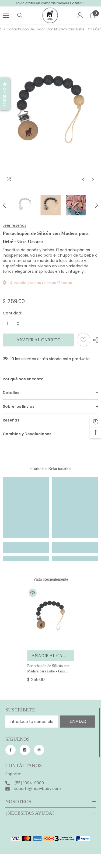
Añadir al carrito (38, 340)
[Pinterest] (39, 750)
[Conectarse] (80, 15)
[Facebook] (10, 750)
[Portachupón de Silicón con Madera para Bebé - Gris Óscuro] (50, 617)
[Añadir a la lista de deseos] (83, 339)
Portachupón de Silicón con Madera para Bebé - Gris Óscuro (48, 669)
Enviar (77, 721)
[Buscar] (20, 15)
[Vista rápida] (33, 593)
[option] (50, 114)
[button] (83, 179)
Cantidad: (12, 313)
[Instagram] (25, 750)
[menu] (6, 15)
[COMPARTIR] (94, 340)
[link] (26, 547)
